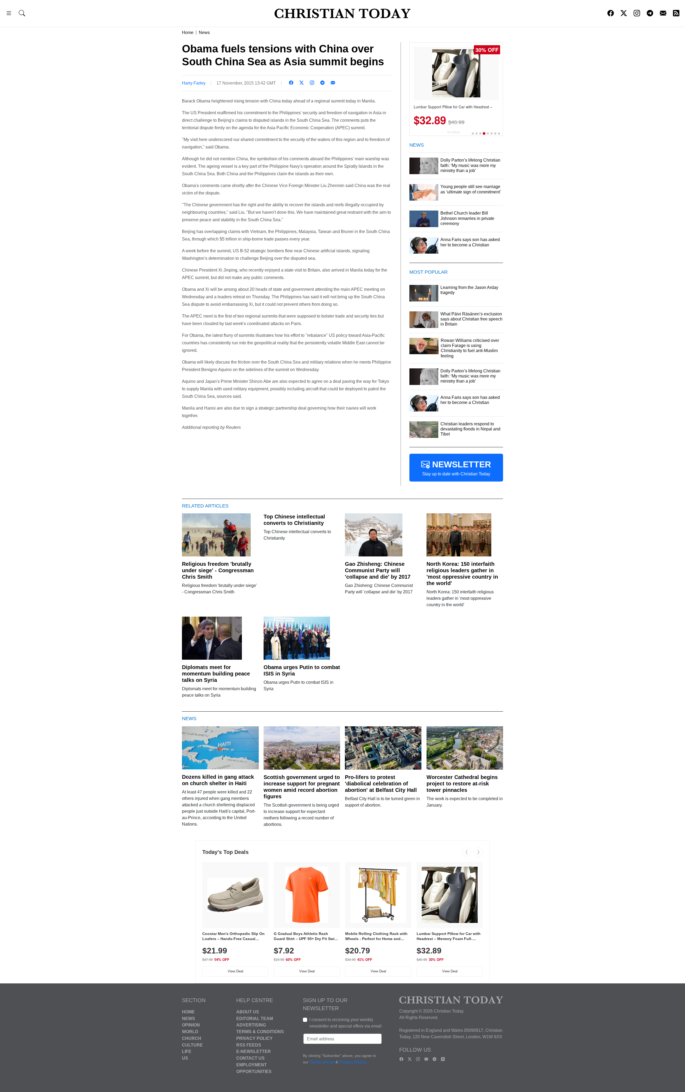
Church (191, 1038)
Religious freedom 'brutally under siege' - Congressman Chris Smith (218, 570)
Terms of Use (322, 1062)
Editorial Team (254, 1018)
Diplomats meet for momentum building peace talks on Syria (216, 673)
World (190, 1031)
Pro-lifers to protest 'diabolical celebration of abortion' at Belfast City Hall (381, 783)
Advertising (251, 1025)
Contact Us (250, 1058)
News (204, 32)
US (185, 1058)
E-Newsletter (253, 1051)
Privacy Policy (254, 1038)
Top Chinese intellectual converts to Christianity (294, 520)
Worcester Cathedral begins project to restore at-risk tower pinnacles (462, 783)
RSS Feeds (248, 1045)
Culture (192, 1045)
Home (187, 32)
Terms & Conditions (260, 1031)
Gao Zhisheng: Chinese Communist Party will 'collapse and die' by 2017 (377, 570)
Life (186, 1051)
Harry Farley (194, 83)
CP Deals (453, 132)
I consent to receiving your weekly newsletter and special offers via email (345, 1022)
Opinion (191, 1025)
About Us (247, 1012)
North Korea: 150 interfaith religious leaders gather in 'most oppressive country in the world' (462, 573)
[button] (9, 14)
